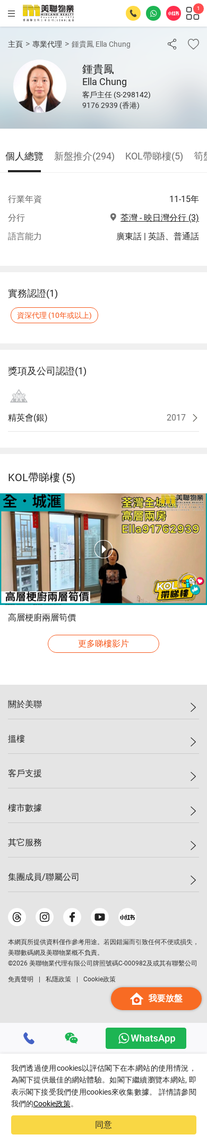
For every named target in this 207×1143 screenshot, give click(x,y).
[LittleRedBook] (127, 917)
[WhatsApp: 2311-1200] (153, 13)
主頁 (15, 44)
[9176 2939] (29, 1038)
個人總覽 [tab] (24, 156)
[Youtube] (100, 917)
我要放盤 (166, 998)
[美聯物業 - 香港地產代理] (48, 13)
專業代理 (47, 44)
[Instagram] (45, 917)
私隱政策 (58, 979)
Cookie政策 (52, 1103)
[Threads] (17, 917)
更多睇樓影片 (103, 643)
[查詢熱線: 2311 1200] (133, 13)
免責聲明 (20, 979)
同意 (103, 1125)
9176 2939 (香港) (111, 105)
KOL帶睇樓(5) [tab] (154, 156)
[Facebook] (72, 917)
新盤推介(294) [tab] (84, 156)
